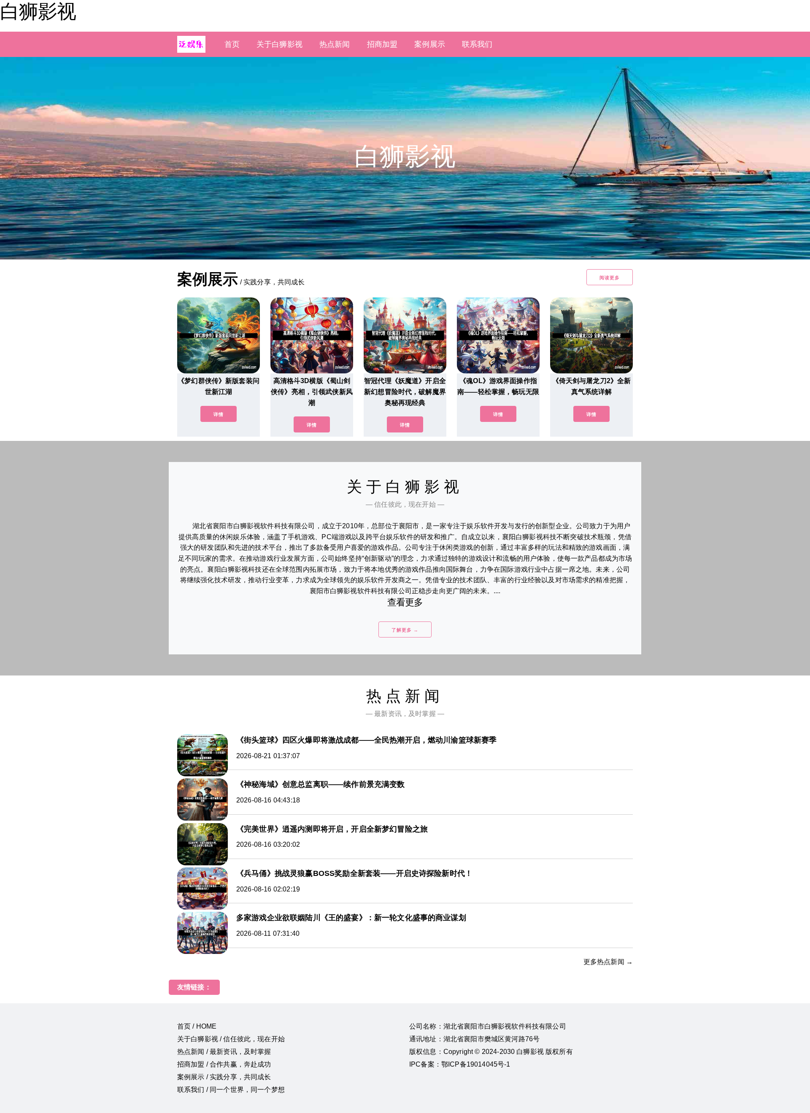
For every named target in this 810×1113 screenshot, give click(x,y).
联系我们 (477, 44)
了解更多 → (405, 629)
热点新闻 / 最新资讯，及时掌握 (224, 1051)
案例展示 (429, 44)
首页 (232, 44)
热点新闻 (334, 44)
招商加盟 (382, 44)
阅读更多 (609, 277)
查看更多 (405, 602)
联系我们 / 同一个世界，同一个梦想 (231, 1089)
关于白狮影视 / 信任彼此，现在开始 (231, 1039)
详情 (218, 414)
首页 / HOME (196, 1026)
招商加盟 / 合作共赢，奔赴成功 (224, 1064)
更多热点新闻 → (608, 961)
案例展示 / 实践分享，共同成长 (224, 1077)
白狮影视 (38, 11)
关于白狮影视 (279, 44)
